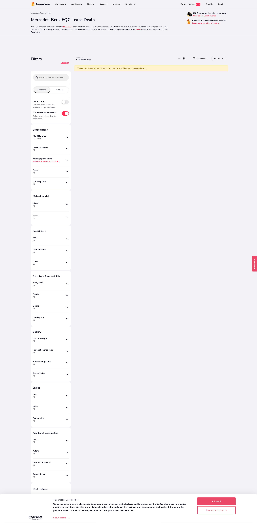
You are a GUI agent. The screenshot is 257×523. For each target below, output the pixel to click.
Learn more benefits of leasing (205, 23)
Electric (90, 4)
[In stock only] (65, 102)
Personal (42, 90)
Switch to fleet (190, 4)
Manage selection (214, 510)
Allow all (216, 501)
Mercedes (67, 27)
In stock (116, 4)
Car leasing (60, 4)
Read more (35, 32)
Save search (201, 58)
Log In (221, 4)
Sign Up (209, 4)
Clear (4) (65, 62)
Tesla (138, 29)
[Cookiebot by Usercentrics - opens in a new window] (35, 518)
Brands (128, 4)
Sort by (216, 58)
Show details (59, 517)
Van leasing (76, 4)
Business (103, 4)
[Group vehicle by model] (65, 113)
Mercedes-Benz (37, 13)
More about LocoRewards (204, 16)
